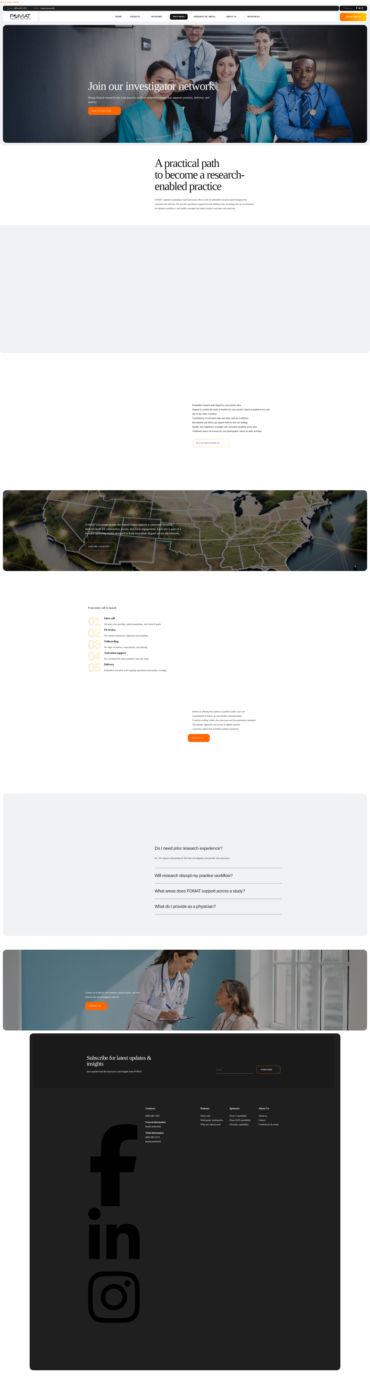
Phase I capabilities (238, 1116)
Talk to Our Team (101, 111)
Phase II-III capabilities (240, 1120)
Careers (262, 1120)
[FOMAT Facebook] (114, 1205)
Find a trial (205, 1116)
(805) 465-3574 (152, 1137)
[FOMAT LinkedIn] (114, 1265)
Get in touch (353, 17)
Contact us (197, 738)
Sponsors (156, 17)
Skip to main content (9, 2)
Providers (179, 17)
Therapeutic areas (204, 17)
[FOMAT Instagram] (114, 1326)
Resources (253, 17)
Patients (135, 17)
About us (231, 17)
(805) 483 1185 (20, 8)
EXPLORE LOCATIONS (99, 546)
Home (118, 17)
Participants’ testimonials (211, 1120)
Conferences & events (269, 1124)
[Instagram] (362, 8)
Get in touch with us (207, 443)
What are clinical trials (210, 1124)
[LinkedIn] (359, 8)
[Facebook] (356, 8)
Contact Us (94, 1006)
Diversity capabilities (239, 1124)
